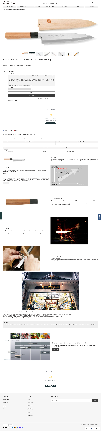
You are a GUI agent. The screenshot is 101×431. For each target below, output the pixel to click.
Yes (43, 89)
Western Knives (23, 6)
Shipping (4, 65)
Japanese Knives (9, 6)
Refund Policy (30, 412)
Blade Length (5, 69)
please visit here (56, 260)
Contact (29, 416)
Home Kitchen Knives (50, 6)
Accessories (64, 6)
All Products (91, 6)
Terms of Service (30, 411)
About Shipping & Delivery (12, 100)
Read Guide (55, 349)
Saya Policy (30, 408)
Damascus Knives (37, 6)
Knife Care (29, 406)
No (19, 89)
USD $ (10, 424)
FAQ (28, 403)
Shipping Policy (30, 402)
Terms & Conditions (31, 409)
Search (4, 408)
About (29, 399)
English (5, 424)
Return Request (30, 415)
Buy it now (31, 95)
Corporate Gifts (30, 405)
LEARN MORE (6, 182)
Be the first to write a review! (50, 123)
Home (4, 9)
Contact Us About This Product (43, 98)
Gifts (78, 6)
